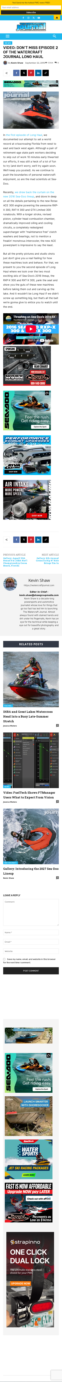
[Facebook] (16, 73)
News (8, 43)
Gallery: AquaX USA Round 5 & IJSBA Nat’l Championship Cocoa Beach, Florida (15, 562)
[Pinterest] (31, 73)
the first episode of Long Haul (24, 135)
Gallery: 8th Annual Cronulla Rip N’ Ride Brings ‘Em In (47, 560)
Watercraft (10, 863)
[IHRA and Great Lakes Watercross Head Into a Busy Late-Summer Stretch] (31, 679)
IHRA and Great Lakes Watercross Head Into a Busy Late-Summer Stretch (28, 716)
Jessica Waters (10, 726)
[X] (24, 73)
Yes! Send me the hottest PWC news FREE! (31, 2)
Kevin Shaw (17, 63)
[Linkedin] (38, 73)
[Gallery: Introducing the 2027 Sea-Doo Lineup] (31, 836)
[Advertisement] (31, 999)
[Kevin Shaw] (5, 63)
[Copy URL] (45, 73)
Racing (8, 706)
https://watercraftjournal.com (39, 585)
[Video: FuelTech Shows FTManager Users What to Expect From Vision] (31, 760)
